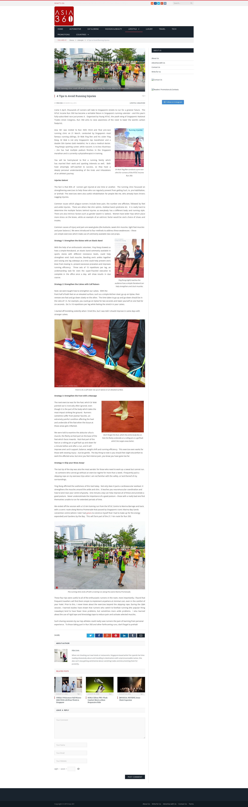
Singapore (141, 103)
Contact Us (156, 67)
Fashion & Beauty (113, 29)
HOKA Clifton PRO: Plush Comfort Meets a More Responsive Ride (99, 3)
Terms (191, 804)
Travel (162, 29)
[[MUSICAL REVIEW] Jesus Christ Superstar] (131, 686)
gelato (89, 513)
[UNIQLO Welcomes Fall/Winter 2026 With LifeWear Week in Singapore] (68, 686)
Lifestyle (132, 29)
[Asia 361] (64, 15)
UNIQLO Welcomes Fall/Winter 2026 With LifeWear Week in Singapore (68, 699)
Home (60, 29)
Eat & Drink (93, 29)
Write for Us (156, 72)
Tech (174, 29)
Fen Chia (59, 103)
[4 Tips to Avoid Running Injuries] (99, 70)
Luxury (149, 29)
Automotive (75, 29)
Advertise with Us (158, 63)
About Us (155, 58)
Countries (81, 34)
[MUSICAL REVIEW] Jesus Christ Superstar (129, 698)
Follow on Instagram (174, 102)
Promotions (64, 34)
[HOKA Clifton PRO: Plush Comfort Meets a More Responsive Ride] (100, 686)
